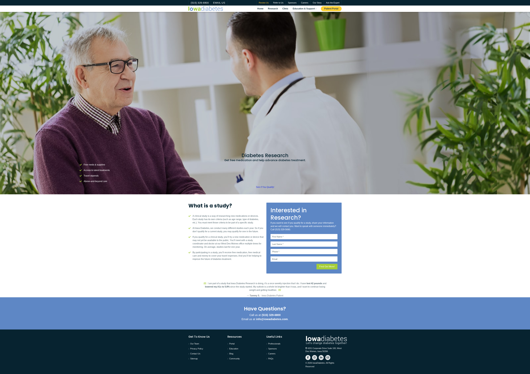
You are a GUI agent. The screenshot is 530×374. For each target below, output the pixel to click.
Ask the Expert (332, 3)
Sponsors (292, 3)
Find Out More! (327, 266)
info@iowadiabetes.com (272, 319)
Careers (304, 3)
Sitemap (194, 358)
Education (233, 348)
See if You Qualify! (265, 187)
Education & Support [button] (304, 8)
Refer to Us (278, 3)
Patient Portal (333, 8)
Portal (231, 343)
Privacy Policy (196, 348)
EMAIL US (219, 2)
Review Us (264, 3)
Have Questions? (265, 308)
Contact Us (195, 353)
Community (234, 358)
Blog (231, 353)
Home (261, 8)
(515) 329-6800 (200, 2)
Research (274, 8)
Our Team (194, 343)
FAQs (270, 358)
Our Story (317, 3)
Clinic (286, 8)
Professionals (274, 343)
